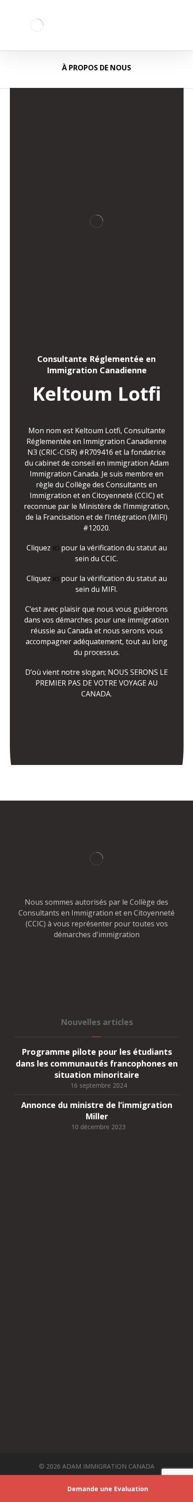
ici (56, 548)
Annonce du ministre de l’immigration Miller (96, 1110)
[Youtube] (132, 962)
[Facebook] (61, 962)
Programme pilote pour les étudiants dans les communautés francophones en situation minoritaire (97, 1063)
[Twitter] (79, 962)
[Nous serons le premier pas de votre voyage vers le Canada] (37, 25)
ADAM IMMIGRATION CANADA (108, 1466)
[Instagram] (96, 962)
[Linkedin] (114, 962)
